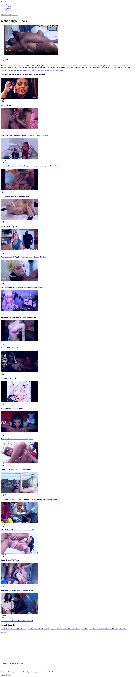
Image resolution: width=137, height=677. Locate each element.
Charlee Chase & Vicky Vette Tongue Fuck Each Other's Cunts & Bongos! (29, 499)
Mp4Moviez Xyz (6, 629)
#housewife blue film (38, 70)
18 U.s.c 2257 (5, 663)
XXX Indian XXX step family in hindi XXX (17, 530)
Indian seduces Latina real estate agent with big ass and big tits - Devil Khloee (30, 166)
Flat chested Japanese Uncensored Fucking (17, 469)
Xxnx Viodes (61, 629)
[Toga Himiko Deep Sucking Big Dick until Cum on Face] (19, 280)
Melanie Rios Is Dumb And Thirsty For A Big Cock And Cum (24, 136)
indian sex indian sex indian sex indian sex (17, 590)
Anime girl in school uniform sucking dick (17, 439)
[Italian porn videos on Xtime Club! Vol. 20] (19, 614)
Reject (9, 675)
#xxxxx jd (19, 70)
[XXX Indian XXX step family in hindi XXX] (19, 523)
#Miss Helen (4, 70)
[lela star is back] (19, 98)
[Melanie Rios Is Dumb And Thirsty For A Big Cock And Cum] (19, 128)
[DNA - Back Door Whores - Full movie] (19, 189)
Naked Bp (24, 629)
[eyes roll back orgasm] (19, 219)
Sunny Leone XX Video (10, 560)
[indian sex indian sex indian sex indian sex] (19, 583)
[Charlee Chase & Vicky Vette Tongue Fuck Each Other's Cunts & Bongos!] (19, 492)
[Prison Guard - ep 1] (19, 371)
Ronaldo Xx (76, 629)
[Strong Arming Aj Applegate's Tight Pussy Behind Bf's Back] (19, 250)
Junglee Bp (53, 629)
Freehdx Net (31, 629)
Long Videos (8, 8)
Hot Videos (7, 10)
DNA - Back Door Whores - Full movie (15, 196)
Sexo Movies (69, 629)
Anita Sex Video (111, 629)
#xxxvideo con (59, 70)
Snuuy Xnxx (92, 629)
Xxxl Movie (45, 629)
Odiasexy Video (16, 629)
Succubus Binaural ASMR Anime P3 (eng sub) (18, 317)
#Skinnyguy (12, 70)
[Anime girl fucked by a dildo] (19, 401)
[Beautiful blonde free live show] (19, 341)
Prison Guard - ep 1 (8, 378)
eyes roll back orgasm (9, 227)
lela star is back (6, 105)
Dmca (21, 663)
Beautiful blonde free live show (12, 348)
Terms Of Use (14, 663)
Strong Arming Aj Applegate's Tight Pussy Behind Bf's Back (24, 257)
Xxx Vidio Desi (101, 629)
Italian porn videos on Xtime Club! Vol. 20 (17, 621)
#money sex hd (49, 70)
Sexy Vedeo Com (121, 629)
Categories (7, 6)
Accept (3, 675)
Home (6, 5)
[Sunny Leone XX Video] (19, 553)
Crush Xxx (38, 629)
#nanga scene (27, 70)
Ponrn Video (84, 629)
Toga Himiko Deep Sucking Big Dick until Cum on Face (22, 287)
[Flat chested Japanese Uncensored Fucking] (19, 462)
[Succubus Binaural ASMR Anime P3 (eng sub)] (19, 310)
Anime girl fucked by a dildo (12, 408)
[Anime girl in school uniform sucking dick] (19, 432)
